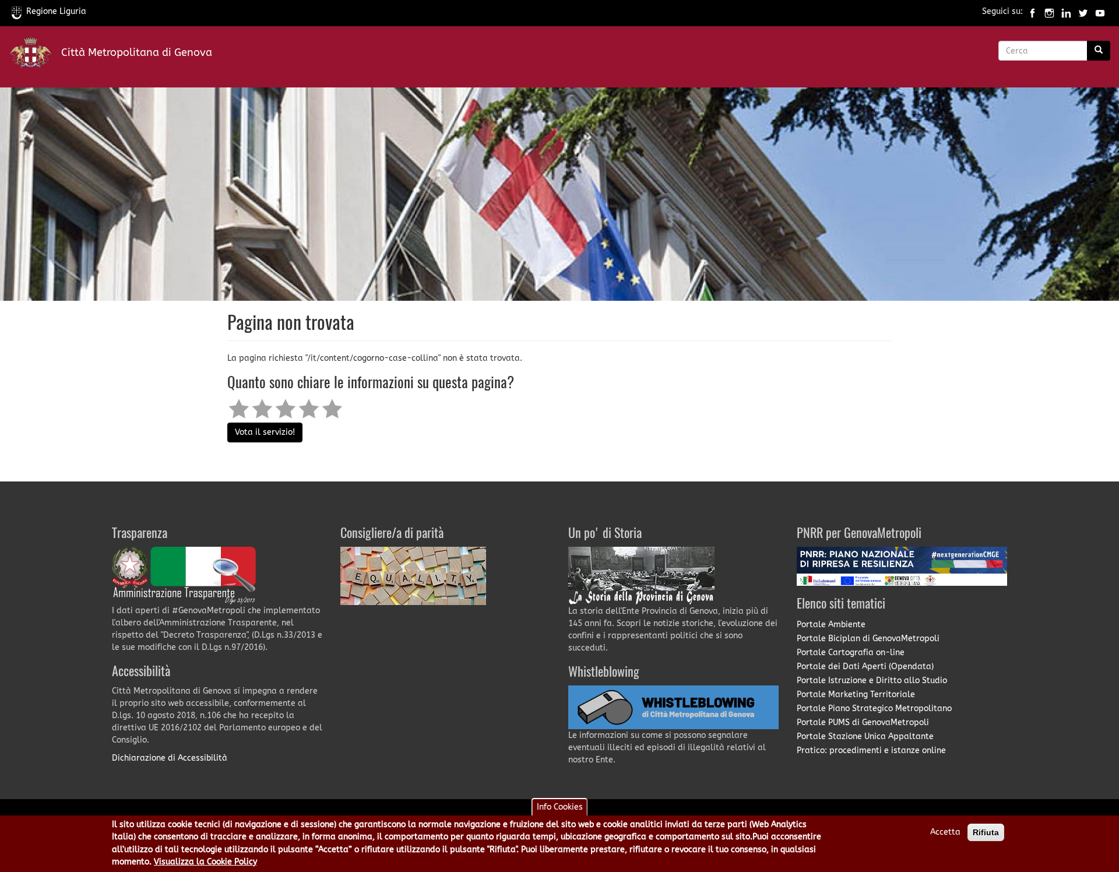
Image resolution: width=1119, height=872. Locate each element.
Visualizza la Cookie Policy (205, 862)
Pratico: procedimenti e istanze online (871, 750)
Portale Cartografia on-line (851, 652)
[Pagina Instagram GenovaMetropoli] (1049, 11)
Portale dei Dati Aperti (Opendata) (865, 666)
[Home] (35, 55)
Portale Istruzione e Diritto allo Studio (872, 680)
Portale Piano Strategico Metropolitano (874, 708)
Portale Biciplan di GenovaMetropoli (868, 639)
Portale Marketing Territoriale (856, 694)
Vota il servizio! (265, 432)
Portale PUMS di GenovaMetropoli (863, 722)
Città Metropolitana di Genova (136, 52)
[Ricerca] (1098, 51)
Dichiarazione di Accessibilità (169, 758)
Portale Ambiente (831, 625)
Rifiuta (986, 832)
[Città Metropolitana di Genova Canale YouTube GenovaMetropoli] (1100, 11)
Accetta (945, 832)
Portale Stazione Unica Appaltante (865, 736)
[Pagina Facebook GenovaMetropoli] (1032, 11)
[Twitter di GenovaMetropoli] (1083, 11)
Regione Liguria (56, 11)
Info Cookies (560, 807)
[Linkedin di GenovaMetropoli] (1066, 11)
